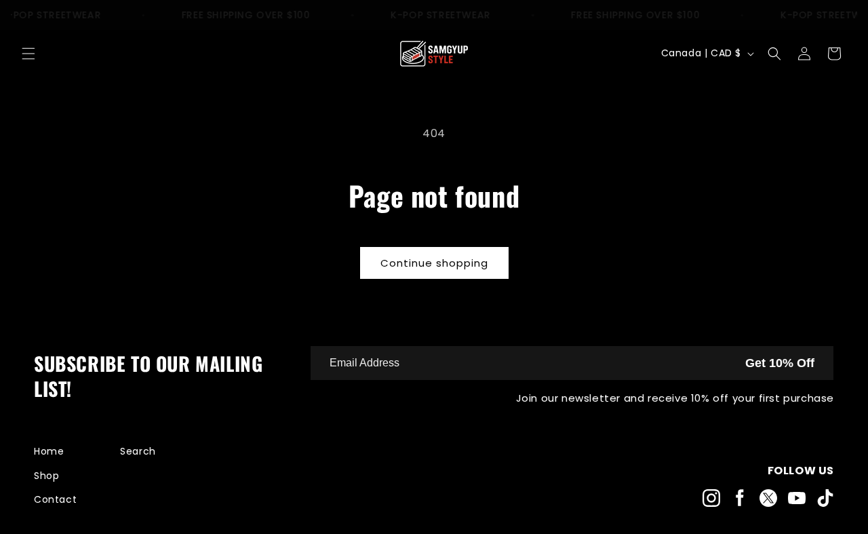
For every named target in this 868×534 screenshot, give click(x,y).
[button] (28, 54)
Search (138, 451)
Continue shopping (434, 263)
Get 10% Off (779, 363)
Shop (46, 475)
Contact (55, 499)
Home (49, 451)
